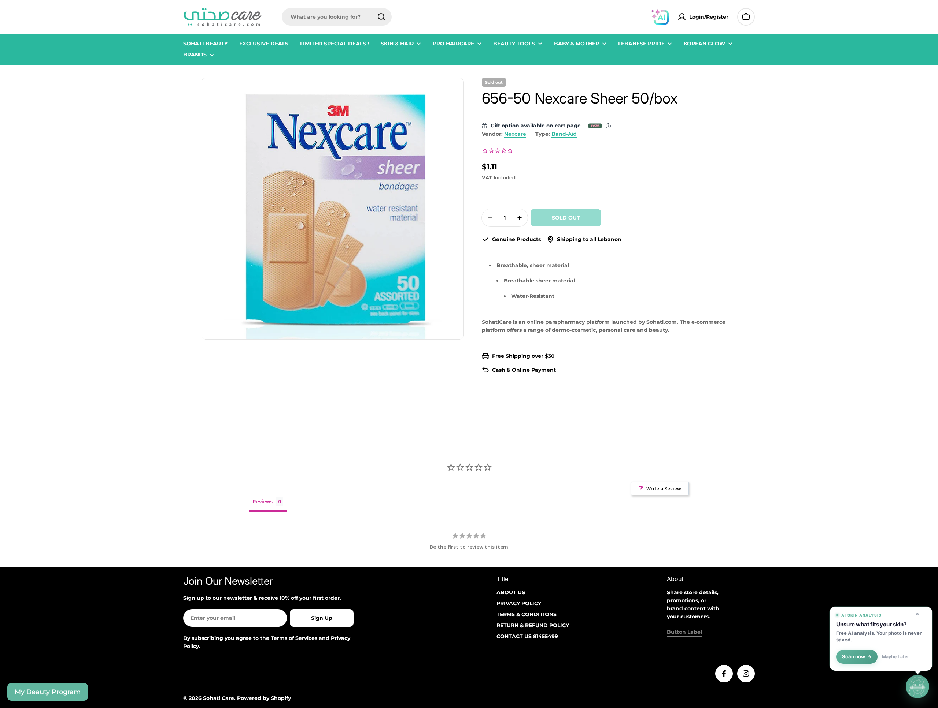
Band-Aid (564, 134)
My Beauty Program (48, 692)
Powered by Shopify (264, 698)
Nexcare (515, 134)
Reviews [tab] (263, 501)
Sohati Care (218, 698)
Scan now (853, 656)
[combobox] (337, 17)
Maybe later (895, 656)
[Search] (381, 16)
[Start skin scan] (917, 686)
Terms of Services (294, 638)
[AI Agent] (660, 17)
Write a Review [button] (663, 488)
